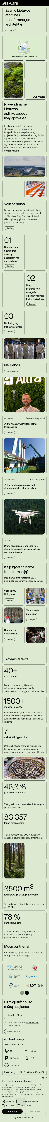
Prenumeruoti (13, 1031)
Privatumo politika (8, 1097)
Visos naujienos (12, 371)
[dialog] (24, 1098)
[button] (45, 3)
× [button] (46, 1078)
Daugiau (11, 31)
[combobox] (43, 1078)
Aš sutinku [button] (12, 1111)
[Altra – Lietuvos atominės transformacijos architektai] (10, 3)
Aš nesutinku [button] (35, 1111)
